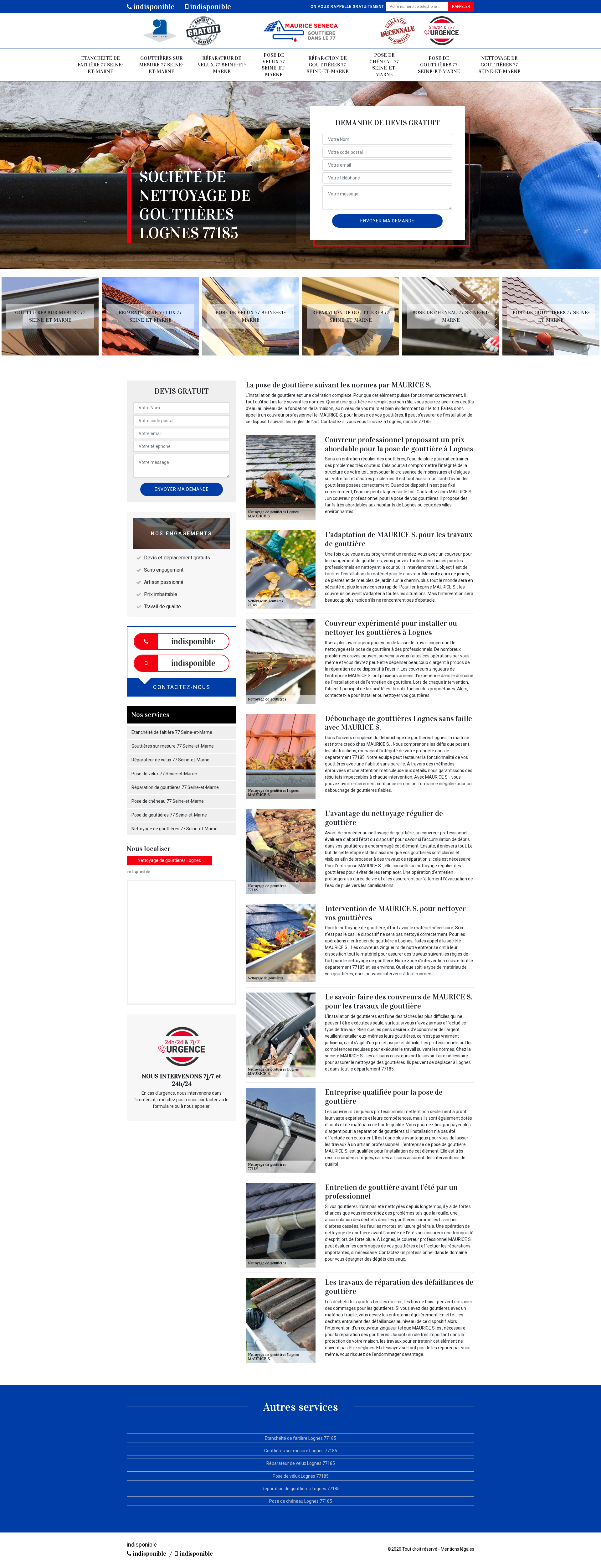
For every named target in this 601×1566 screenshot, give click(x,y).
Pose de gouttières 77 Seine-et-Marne (439, 64)
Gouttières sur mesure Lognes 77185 (300, 1450)
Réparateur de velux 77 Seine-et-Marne (222, 64)
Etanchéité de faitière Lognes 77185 (300, 1438)
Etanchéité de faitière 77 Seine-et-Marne (101, 64)
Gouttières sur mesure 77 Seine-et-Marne (161, 64)
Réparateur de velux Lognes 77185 (300, 1463)
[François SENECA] (300, 31)
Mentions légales (457, 1549)
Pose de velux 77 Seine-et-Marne (274, 64)
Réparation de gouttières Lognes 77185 (301, 1488)
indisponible (153, 6)
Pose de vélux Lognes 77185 (301, 1476)
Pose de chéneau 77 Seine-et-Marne (384, 64)
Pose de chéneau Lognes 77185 (300, 1501)
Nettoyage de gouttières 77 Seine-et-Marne (499, 64)
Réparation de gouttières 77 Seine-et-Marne (327, 64)
